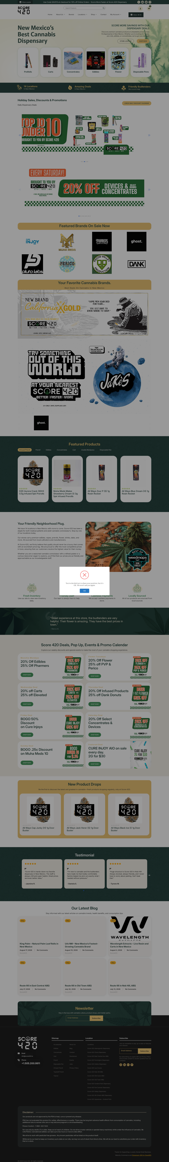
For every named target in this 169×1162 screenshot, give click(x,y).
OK (84, 591)
